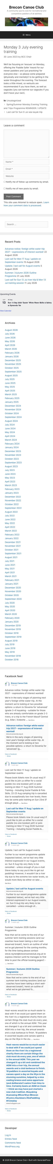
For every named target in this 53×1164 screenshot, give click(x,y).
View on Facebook (11, 754)
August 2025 (11, 375)
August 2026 (11, 330)
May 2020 (10, 606)
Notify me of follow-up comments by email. (27, 182)
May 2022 (10, 523)
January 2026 (12, 356)
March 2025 (11, 394)
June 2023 (10, 474)
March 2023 (11, 485)
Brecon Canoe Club (26, 7)
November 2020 (13, 591)
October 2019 (11, 633)
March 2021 (11, 576)
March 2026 (11, 349)
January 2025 (11, 402)
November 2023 (13, 455)
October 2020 (12, 595)
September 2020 (13, 599)
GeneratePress (44, 1160)
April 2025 (10, 390)
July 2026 (10, 334)
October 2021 (11, 550)
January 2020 (12, 621)
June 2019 (10, 648)
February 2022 (12, 534)
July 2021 (9, 561)
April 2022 (10, 527)
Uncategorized (14, 100)
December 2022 (13, 496)
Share (9, 756)
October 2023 (12, 459)
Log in (8, 1135)
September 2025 (13, 371)
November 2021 (13, 546)
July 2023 (10, 470)
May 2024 (10, 432)
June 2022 (10, 519)
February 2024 (12, 443)
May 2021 (10, 568)
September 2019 (13, 637)
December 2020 (13, 587)
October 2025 (12, 368)
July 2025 (10, 379)
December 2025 (13, 360)
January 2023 (12, 493)
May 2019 (10, 652)
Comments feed (13, 1143)
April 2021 (10, 572)
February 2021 (12, 580)
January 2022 (11, 538)
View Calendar (5, 310)
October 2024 (12, 413)
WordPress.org (12, 1146)
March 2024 (11, 440)
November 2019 (13, 629)
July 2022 (10, 515)
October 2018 (11, 659)
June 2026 (10, 337)
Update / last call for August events (22, 266)
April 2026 (10, 345)
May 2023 (10, 477)
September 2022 (13, 508)
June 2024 (10, 428)
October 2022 (12, 504)
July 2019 (9, 644)
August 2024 (11, 421)
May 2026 (10, 341)
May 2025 (10, 387)
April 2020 (10, 610)
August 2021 (11, 557)
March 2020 (11, 614)
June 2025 (10, 383)
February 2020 (12, 618)
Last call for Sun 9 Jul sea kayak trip (24, 112)
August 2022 (11, 512)
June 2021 (10, 565)
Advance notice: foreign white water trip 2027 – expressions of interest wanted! (25, 728)
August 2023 (11, 466)
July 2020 (10, 603)
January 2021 (11, 584)
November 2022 (13, 500)
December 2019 (13, 625)
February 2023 (12, 489)
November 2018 (13, 656)
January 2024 (12, 447)
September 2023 (13, 462)
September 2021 (13, 553)
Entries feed (11, 1139)
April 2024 (10, 436)
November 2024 (13, 409)
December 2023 (13, 451)
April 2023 (10, 481)
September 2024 (13, 417)
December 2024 (13, 406)
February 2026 (12, 353)
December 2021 (13, 542)
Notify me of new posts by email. (22, 188)
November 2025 (13, 364)
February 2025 (12, 398)
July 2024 (10, 424)
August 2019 (11, 640)
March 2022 (11, 531)
